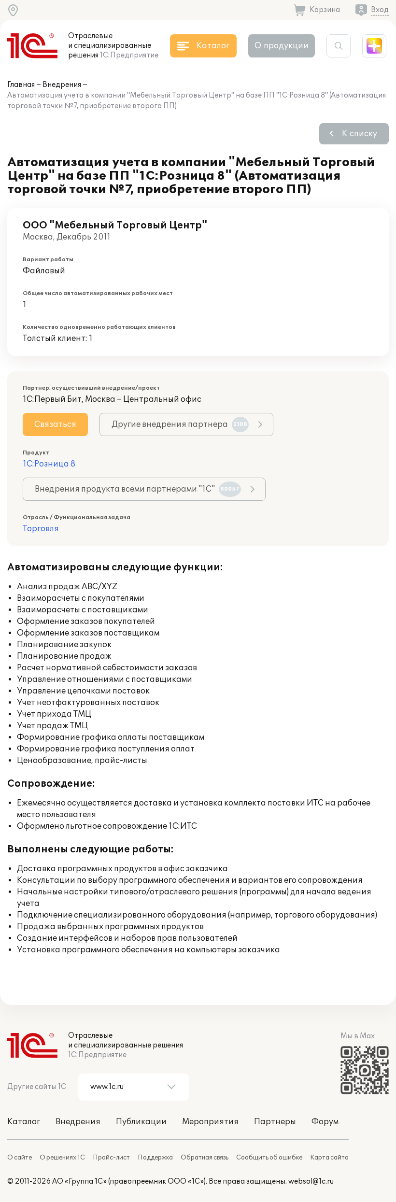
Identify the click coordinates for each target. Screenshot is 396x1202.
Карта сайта (329, 1157)
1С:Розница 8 (49, 464)
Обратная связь (204, 1157)
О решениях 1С (62, 1157)
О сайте (19, 1157)
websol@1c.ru (311, 1181)
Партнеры (275, 1122)
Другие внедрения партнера (179, 424)
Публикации (141, 1122)
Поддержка (155, 1157)
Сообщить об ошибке (269, 1157)
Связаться (55, 424)
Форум (325, 1122)
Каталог (23, 1122)
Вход (380, 10)
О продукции (282, 46)
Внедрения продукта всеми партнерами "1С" (137, 489)
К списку (359, 134)
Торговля (41, 529)
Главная (21, 85)
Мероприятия (210, 1122)
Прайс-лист (111, 1157)
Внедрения (61, 85)
